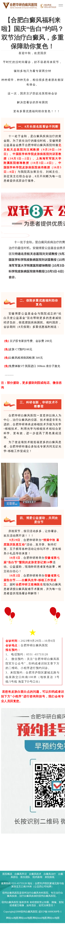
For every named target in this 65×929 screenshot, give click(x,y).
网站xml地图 (25, 918)
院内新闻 (37, 877)
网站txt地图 (53, 918)
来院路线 (49, 877)
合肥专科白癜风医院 (33, 924)
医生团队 (25, 877)
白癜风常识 (21, 874)
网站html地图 (40, 918)
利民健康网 (51, 924)
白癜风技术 (35, 874)
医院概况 (7, 874)
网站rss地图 (12, 918)
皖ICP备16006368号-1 (50, 911)
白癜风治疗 (50, 874)
